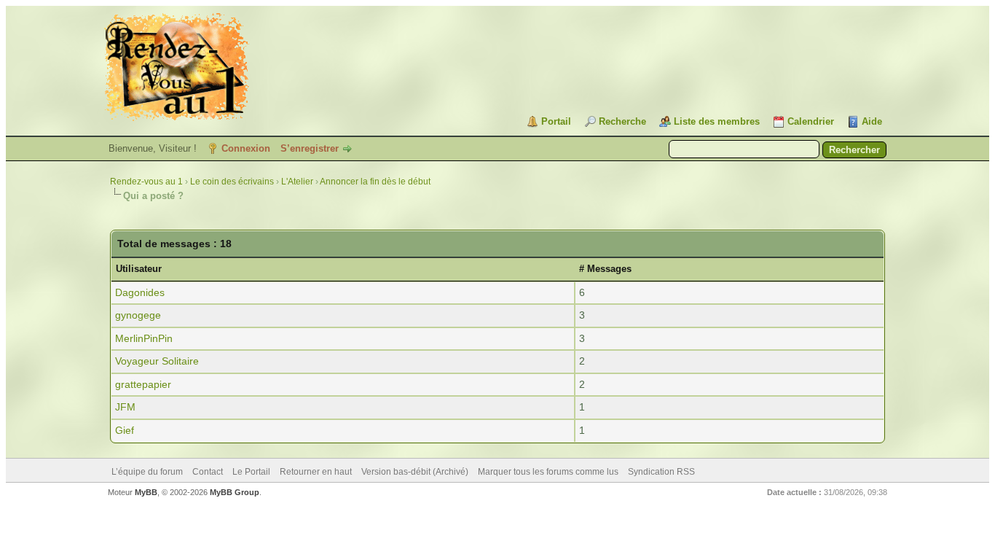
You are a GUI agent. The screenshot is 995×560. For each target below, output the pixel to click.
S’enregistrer (309, 148)
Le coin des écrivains (232, 181)
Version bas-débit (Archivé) (414, 472)
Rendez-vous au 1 (146, 181)
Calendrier (810, 121)
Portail (556, 121)
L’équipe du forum (147, 472)
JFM (125, 407)
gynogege (138, 315)
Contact (207, 472)
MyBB (146, 492)
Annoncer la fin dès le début (375, 181)
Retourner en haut (316, 472)
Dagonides (140, 292)
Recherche (622, 121)
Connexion (245, 148)
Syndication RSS (661, 472)
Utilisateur (139, 268)
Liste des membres (717, 121)
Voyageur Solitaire (157, 361)
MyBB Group (234, 492)
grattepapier (143, 384)
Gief (124, 430)
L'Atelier (297, 181)
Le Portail (251, 472)
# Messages (605, 268)
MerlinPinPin (144, 338)
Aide (872, 121)
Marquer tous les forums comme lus (548, 472)
